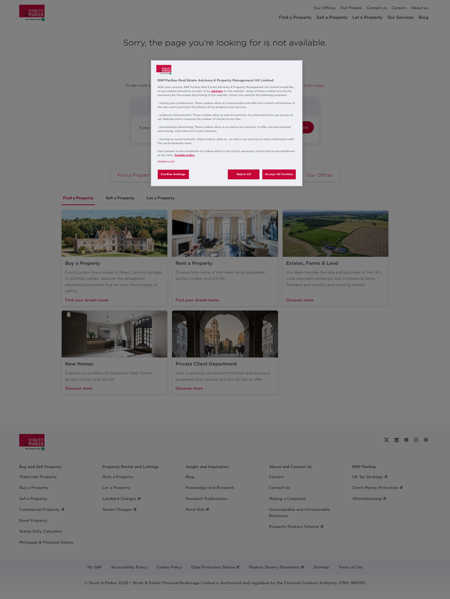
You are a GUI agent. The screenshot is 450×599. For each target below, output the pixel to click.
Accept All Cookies (279, 174)
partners (217, 91)
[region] (226, 123)
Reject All (244, 174)
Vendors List (166, 161)
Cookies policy (185, 155)
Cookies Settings (173, 174)
